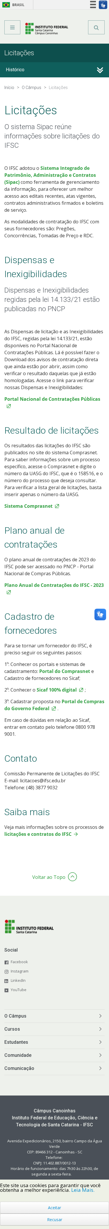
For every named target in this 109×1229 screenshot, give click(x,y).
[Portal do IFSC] (46, 29)
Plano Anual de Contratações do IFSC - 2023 (54, 585)
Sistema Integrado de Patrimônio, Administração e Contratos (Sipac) (50, 175)
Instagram (19, 971)
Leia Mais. (82, 1190)
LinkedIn (18, 980)
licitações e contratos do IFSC (38, 834)
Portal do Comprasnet (64, 671)
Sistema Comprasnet (28, 506)
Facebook (19, 961)
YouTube (18, 989)
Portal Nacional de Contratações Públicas (52, 399)
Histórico (15, 69)
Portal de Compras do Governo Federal (54, 705)
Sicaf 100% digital (57, 690)
